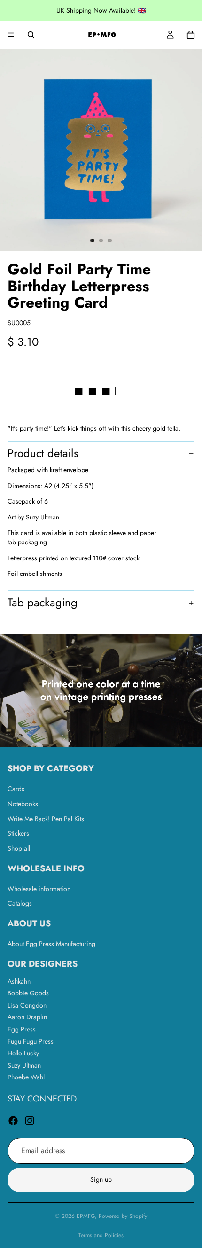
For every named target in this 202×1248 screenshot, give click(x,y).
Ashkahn (19, 980)
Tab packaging (43, 602)
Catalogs (20, 903)
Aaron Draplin (27, 1017)
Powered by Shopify (123, 1216)
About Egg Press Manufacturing (51, 943)
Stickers (18, 833)
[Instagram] (29, 1120)
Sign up (101, 1179)
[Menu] (11, 35)
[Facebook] (13, 1120)
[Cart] (190, 34)
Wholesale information (39, 888)
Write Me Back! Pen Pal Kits (46, 818)
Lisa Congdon (27, 1005)
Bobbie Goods (28, 993)
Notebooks (23, 803)
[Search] (31, 34)
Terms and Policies (101, 1235)
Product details (43, 453)
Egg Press (22, 1029)
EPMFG (86, 1216)
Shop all (19, 848)
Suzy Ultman (24, 1065)
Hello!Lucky (23, 1053)
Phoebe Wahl (26, 1077)
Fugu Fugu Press (31, 1041)
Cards (16, 788)
